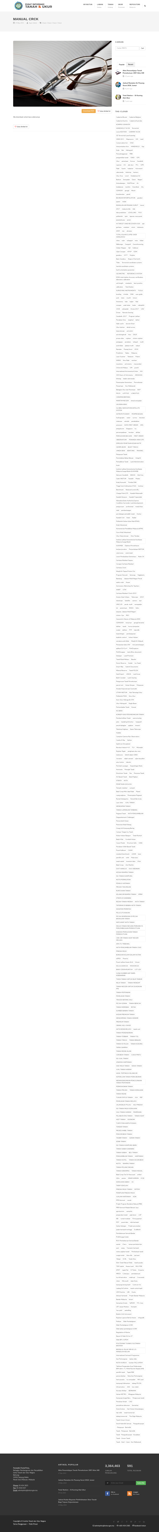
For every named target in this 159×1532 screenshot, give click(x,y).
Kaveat (133, 707)
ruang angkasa (120, 795)
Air (138, 183)
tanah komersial (129, 1413)
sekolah (126, 421)
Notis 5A (141, 557)
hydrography (120, 418)
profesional (129, 507)
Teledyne (130, 357)
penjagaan (119, 342)
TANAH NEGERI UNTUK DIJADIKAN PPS (129, 988)
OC (133, 1182)
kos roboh (135, 1387)
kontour (140, 486)
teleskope (119, 601)
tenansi (137, 725)
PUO (140, 212)
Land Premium (129, 656)
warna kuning (137, 718)
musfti (129, 298)
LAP (140, 1215)
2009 (118, 231)
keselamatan (120, 194)
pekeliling (128, 1310)
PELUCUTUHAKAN (123, 913)
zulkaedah (125, 309)
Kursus (132, 161)
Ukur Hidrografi (121, 703)
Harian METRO (121, 1394)
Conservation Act (122, 143)
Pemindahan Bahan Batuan (124, 458)
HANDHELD (135, 146)
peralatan (128, 342)
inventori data (130, 861)
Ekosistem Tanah (121, 773)
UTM (124, 590)
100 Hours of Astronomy (124, 375)
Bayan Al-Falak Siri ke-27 (124, 1336)
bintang (118, 379)
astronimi (130, 331)
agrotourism (120, 1211)
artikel (139, 1175)
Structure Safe (132, 843)
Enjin (117, 150)
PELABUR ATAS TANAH (124, 1116)
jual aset (137, 1255)
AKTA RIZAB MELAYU (123, 1029)
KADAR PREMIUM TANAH (125, 1014)
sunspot (132, 788)
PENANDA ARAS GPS (136, 440)
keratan (131, 432)
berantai (142, 418)
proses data (120, 338)
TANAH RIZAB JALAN (123, 1051)
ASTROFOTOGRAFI (123, 414)
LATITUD (126, 393)
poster (124, 1178)
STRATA (119, 780)
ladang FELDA (136, 1383)
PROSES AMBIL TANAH (124, 1130)
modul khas (139, 507)
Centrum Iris (137, 1285)
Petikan (118, 1321)
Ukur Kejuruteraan (122, 536)
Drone (118, 312)
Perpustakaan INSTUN (136, 549)
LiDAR (134, 854)
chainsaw (119, 421)
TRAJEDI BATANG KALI (124, 1000)
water (128, 418)
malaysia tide (126, 209)
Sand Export (120, 674)
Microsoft (125, 1281)
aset (117, 1248)
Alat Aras (140, 475)
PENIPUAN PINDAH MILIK (125, 1193)
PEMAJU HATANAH (123, 883)
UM (131, 368)
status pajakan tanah (122, 1252)
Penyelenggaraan (121, 154)
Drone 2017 (135, 309)
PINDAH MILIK (121, 951)
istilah (124, 202)
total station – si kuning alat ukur (72, 1490)
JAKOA (128, 674)
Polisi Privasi (33, 1524)
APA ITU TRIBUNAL (123, 944)
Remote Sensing (127, 312)
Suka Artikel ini (104, 111)
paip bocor (133, 1215)
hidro (137, 608)
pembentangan (126, 510)
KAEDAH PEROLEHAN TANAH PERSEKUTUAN (127, 933)
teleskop (128, 172)
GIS (137, 139)
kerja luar (129, 623)
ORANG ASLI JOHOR (123, 1025)
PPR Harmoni (120, 1200)
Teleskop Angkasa (122, 729)
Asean (128, 582)
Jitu (142, 187)
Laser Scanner (120, 357)
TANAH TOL (134, 1036)
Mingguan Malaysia (134, 1394)
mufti (142, 342)
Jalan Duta (133, 1281)
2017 (118, 209)
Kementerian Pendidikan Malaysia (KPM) (129, 529)
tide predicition (121, 212)
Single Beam (133, 703)
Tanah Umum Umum (123, 1420)
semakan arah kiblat (122, 641)
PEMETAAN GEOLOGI (124, 784)
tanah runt (136, 1029)
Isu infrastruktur (121, 1277)
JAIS (128, 1387)
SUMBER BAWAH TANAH (125, 1011)
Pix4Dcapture (133, 648)
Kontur (139, 514)
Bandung (119, 579)
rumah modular (125, 1219)
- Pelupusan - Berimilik (123, 1427)
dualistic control (121, 637)
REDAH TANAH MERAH (124, 902)
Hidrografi (129, 150)
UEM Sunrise (120, 1292)
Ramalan (119, 349)
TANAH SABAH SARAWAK (125, 1149)
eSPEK (118, 958)
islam (122, 298)
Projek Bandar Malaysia (137, 1296)
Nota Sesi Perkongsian (135, 1376)
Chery (124, 1244)
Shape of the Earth (134, 259)
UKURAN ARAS (121, 404)
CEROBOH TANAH (122, 1055)
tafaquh (135, 342)
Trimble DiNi (132, 482)
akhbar (138, 432)
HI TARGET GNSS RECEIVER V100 (128, 224)
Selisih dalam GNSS (131, 755)
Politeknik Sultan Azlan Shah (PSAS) (127, 521)
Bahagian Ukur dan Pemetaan (125, 390)
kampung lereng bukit (123, 1285)
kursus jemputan (133, 626)
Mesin (133, 190)
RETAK (133, 1007)
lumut (142, 205)
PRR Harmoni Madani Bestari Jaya (127, 1207)
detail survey (131, 327)
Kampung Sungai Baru (123, 1398)
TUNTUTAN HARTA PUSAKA (126, 1123)
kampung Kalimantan (123, 1383)
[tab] (121, 64)
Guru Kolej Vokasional (123, 532)
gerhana (118, 227)
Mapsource (130, 139)
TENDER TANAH (122, 1127)
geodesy (119, 255)
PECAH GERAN (121, 1003)
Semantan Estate (121, 1303)
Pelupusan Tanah (121, 454)
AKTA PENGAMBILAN (135, 813)
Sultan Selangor (121, 1226)
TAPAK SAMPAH (122, 1047)
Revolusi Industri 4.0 (123, 747)
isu (135, 429)
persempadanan (121, 432)
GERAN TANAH (134, 1138)
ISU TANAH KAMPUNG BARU (126, 1145)
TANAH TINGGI (121, 1040)
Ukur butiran (120, 327)
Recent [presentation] (130, 64)
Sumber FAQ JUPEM (136, 1363)
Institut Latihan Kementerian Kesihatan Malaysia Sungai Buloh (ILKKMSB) (129, 470)
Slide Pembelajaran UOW (124, 1325)
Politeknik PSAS (121, 696)
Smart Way (119, 667)
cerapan (118, 305)
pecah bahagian (121, 725)
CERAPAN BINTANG (123, 397)
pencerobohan (120, 1376)
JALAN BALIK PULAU (123, 1105)
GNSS (132, 157)
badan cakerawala (129, 379)
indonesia (140, 227)
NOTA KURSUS (121, 1363)
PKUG (118, 393)
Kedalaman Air (135, 176)
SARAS (118, 360)
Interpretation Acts (122, 146)
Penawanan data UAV (123, 645)
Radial (134, 518)
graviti (136, 368)
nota (136, 240)
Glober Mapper (121, 248)
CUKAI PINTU (136, 1055)
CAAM (130, 850)
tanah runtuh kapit (136, 1288)
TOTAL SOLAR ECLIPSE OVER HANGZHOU (126, 236)
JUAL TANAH (130, 803)
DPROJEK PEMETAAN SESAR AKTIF (128, 443)
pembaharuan (135, 1274)
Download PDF (88, 111)
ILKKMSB (119, 546)
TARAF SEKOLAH (122, 1185)
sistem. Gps (120, 615)
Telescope (134, 597)
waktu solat (120, 582)
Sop (143, 146)
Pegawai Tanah (121, 813)
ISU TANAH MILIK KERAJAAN (126, 1108)
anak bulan (126, 305)
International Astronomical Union (127, 371)
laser (139, 854)
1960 (132, 143)
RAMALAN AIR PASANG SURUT (127, 205)
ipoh (126, 216)
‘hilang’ (118, 1259)
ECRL (125, 1259)
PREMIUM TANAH (122, 1022)
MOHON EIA (134, 966)
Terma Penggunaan (20, 1524)
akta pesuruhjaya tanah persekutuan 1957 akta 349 (78, 1470)
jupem (118, 202)
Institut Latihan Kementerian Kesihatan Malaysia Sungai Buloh (129, 541)
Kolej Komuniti (121, 482)
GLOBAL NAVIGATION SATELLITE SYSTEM (128, 409)
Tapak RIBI (130, 1372)
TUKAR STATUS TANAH (124, 1097)
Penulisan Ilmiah (121, 1402)
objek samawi (128, 758)
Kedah (130, 663)
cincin (133, 227)
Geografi (128, 244)
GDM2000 (120, 623)
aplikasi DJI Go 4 (121, 648)
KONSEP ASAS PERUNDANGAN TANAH (130, 714)
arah (117, 298)
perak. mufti (128, 604)
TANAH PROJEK (121, 1090)
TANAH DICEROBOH (136, 1160)
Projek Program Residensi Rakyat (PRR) (129, 1204)
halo (126, 302)
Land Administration (137, 462)
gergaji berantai (139, 623)
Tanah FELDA (133, 670)
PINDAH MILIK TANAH (124, 1189)
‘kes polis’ (119, 1310)
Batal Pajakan (133, 777)
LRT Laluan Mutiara (122, 1307)
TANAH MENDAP (134, 983)
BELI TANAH (133, 1152)
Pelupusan (140, 685)
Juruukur (119, 758)
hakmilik (136, 630)
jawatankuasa (120, 220)
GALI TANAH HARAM (123, 1112)
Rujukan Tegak (121, 751)
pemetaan (125, 161)
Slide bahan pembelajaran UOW (126, 1329)
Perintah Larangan (122, 766)
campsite (129, 1211)
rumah (129, 1200)
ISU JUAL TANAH (122, 1058)
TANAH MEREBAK (122, 1007)
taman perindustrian (135, 1244)
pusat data (124, 1222)
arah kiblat (119, 346)
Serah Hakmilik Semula (123, 1424)
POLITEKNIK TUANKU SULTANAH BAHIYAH (128, 1345)
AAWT (118, 590)
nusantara (119, 364)
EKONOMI (131, 1119)
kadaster (130, 168)
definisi (124, 630)
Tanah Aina (132, 1259)
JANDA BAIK (120, 451)
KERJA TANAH (137, 1066)
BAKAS (132, 475)
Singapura (129, 429)
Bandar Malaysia (121, 1299)
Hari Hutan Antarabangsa (135, 1409)
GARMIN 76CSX (134, 132)
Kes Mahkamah (130, 386)
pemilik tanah (120, 1372)
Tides (118, 262)
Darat (134, 180)
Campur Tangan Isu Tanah (124, 832)
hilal (136, 302)
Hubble (118, 733)
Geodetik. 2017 (121, 316)
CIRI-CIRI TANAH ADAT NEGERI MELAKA (127, 939)
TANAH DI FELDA (122, 1044)
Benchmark (120, 490)
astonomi (119, 425)
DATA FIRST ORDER (131, 425)
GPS (138, 157)
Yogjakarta (140, 575)
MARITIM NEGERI (122, 401)
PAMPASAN (137, 1112)
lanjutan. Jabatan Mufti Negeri (126, 612)
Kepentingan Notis (136, 766)
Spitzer (129, 740)
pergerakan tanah (122, 1215)
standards (128, 283)
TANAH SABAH (121, 1152)
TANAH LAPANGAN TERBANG (126, 810)
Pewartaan (119, 386)
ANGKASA (138, 375)
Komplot (134, 1307)
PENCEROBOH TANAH (124, 1134)
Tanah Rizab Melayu (122, 659)
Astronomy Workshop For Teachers (127, 586)
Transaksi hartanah (133, 1248)
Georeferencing (138, 244)
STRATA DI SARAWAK (123, 898)
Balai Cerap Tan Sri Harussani (125, 1175)
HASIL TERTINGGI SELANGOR (126, 1073)
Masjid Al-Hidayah (137, 641)
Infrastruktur (120, 1387)
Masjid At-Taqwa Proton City (125, 571)
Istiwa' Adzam (133, 637)
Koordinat (135, 187)
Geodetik (140, 161)
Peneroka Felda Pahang (123, 825)
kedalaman (119, 187)
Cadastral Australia (136, 121)
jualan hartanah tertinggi (124, 1230)
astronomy (128, 364)
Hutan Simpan (130, 685)
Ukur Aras (119, 176)
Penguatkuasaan (138, 1424)
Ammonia (119, 769)
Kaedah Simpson (121, 497)
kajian (131, 302)
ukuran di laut (130, 324)
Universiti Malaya (122, 368)
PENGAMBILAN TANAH (124, 1156)
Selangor (119, 656)
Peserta (125, 958)
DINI (132, 294)
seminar (134, 360)
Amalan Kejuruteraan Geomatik (126, 689)
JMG (141, 425)
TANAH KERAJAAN (136, 1090)
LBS (128, 1292)
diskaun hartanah (121, 1296)
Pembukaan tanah (137, 1252)
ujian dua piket (140, 758)
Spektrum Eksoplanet (123, 744)
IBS (117, 1219)
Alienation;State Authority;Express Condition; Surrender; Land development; (129, 502)
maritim (127, 187)
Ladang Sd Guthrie (122, 1288)
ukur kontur (120, 762)
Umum (44, 23)
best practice (138, 283)
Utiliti (140, 843)
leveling (118, 294)
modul (118, 630)
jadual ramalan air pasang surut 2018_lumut (76, 1480)
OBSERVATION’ (121, 440)
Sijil (129, 248)
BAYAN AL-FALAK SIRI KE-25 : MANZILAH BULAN (126, 1351)
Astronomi (138, 168)
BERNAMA (132, 1391)
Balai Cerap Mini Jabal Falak (125, 791)
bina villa (129, 1255)
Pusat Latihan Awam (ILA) (124, 962)
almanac (129, 231)
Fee (130, 773)
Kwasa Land (130, 1266)
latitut (137, 320)
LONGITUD (135, 393)
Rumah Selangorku (122, 799)
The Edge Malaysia (135, 1416)
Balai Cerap (119, 865)
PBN (131, 154)
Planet (138, 791)
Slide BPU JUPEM (122, 1340)
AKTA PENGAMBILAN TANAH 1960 (128, 947)
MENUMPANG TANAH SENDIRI (127, 1018)
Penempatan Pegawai (135, 795)
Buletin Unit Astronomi (123, 1314)
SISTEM (137, 1189)
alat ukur (131, 165)
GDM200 (119, 190)
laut (140, 601)
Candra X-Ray (120, 740)
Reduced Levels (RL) (132, 490)
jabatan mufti (129, 346)
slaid (117, 510)
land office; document (134, 652)
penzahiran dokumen (123, 1405)
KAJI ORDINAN (134, 869)
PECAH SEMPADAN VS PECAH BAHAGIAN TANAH (127, 918)
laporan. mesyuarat (136, 216)
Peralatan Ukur (121, 320)
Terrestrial (135, 128)
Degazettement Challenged (125, 817)
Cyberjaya (126, 1274)
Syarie (124, 168)
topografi (139, 722)
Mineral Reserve (121, 670)
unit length (119, 283)
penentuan (123, 608)
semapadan (138, 604)
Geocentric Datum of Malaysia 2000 (128, 619)
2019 (142, 597)
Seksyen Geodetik (122, 475)
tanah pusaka (138, 1263)
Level (127, 176)
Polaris (137, 357)
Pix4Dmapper (120, 652)
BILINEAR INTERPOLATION (125, 198)
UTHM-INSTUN (121, 692)
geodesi (139, 198)
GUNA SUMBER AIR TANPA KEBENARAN (125, 974)
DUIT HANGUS (121, 869)
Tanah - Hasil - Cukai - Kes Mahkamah (128, 1442)
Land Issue (136, 674)
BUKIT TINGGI (133, 447)
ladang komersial (121, 1416)
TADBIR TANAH (121, 1138)
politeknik (119, 216)
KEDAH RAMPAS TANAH (125, 872)
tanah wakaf (120, 861)
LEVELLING (132, 212)
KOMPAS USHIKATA (123, 124)
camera (134, 601)
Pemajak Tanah (129, 769)
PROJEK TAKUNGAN (123, 887)
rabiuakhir (141, 305)
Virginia (132, 255)
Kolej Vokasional (121, 525)
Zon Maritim (130, 865)
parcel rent (119, 685)
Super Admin (33, 23)
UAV (142, 309)
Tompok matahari (121, 788)
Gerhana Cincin (121, 568)
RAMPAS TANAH (128, 1163)
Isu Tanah (138, 663)
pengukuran (120, 429)
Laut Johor (119, 803)
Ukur (118, 161)
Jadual (138, 346)
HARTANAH (139, 1156)
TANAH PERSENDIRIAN (124, 1033)
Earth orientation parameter (125, 270)
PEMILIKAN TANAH (123, 996)
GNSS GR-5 (120, 139)
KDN (134, 1197)
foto (129, 335)
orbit (127, 858)
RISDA (131, 608)
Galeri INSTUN (121, 479)
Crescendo (140, 1277)
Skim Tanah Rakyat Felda (124, 1263)
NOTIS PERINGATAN (123, 880)
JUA (136, 1097)
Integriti (138, 458)
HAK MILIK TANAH (123, 1066)
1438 (118, 309)
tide (134, 209)
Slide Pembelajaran (129, 1321)
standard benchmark (123, 854)
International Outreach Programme (127, 1355)
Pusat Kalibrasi (121, 850)
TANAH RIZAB (121, 1094)
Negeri (140, 180)
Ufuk (139, 861)
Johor (118, 1281)
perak (129, 220)
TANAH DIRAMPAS (122, 1171)
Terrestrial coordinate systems (132, 262)
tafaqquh (130, 240)
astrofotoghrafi (121, 335)
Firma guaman (137, 1219)
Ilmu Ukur (132, 696)
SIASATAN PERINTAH (123, 909)
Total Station (129, 287)
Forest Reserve (121, 663)
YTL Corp (140, 1303)
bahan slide (133, 1359)
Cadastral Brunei (121, 117)
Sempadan (126, 180)
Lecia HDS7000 (121, 132)
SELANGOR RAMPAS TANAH (126, 894)
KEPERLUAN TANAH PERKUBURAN (128, 1077)
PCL (137, 165)
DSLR (135, 335)
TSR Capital (120, 1266)
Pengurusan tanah (138, 1398)
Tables (127, 353)
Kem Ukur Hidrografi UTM (125, 700)
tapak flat (125, 1270)
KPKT (118, 1270)
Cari (142, 48)
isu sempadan (131, 1380)
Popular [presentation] (122, 64)
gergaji (127, 190)
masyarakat (137, 364)
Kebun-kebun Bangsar (123, 836)
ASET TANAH (120, 1119)
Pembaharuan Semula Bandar (125, 1233)
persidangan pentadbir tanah (125, 514)
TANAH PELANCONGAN (124, 1167)
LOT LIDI (138, 969)
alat (143, 224)
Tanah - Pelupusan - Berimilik (125, 1431)
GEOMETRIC (120, 274)
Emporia (141, 1270)
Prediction (119, 353)
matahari (126, 227)
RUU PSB (139, 1266)
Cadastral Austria (121, 121)
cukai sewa (119, 553)
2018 (136, 349)
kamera (135, 172)
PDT (117, 1222)
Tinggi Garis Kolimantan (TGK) (126, 486)
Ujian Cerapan (120, 252)
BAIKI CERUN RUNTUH (124, 969)
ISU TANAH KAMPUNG (124, 876)
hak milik (119, 1413)
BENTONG (131, 451)
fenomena (119, 302)
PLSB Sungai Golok (122, 1237)
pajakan (130, 725)
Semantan (135, 1405)
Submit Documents (131, 667)
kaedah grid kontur (127, 722)
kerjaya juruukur (121, 549)
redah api (132, 1277)
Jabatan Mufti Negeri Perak (133, 579)
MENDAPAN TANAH (123, 806)
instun (135, 298)
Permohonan (138, 382)
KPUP (129, 252)
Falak (117, 168)
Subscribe (140, 1483)
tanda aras (119, 755)
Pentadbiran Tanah (122, 462)
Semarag (132, 575)
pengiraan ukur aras (134, 751)
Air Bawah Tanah (121, 777)
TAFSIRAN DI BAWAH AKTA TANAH (128, 905)
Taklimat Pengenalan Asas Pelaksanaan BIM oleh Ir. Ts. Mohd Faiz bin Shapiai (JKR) (130, 1368)
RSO (127, 615)
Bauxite (133, 659)
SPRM (140, 894)
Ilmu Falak (126, 360)
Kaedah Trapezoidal (135, 497)
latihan (118, 626)
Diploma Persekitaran (132, 546)
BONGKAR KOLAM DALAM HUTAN (128, 955)
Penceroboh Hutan (122, 821)
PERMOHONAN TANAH (124, 1086)
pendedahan (135, 421)
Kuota (134, 1292)
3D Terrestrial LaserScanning (125, 135)
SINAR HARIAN (133, 1178)
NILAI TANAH (121, 983)
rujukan (128, 338)
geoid (128, 194)
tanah (124, 626)
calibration (119, 287)
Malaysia (134, 353)
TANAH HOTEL (121, 1160)
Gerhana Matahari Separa (124, 560)
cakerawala (119, 172)
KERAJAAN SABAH (122, 1182)
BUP (138, 390)
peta (117, 722)
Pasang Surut (128, 349)
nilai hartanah (134, 1222)
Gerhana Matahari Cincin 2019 (126, 593)
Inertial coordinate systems (125, 266)
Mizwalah (140, 747)
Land (141, 139)
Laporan (118, 165)
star (123, 231)
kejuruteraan (120, 331)
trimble (125, 294)
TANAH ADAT (139, 1116)
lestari (131, 1299)
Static (128, 518)
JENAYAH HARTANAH (124, 1062)
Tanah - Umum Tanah (123, 1438)
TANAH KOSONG (137, 1044)
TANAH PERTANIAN (123, 992)
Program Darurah (122, 575)
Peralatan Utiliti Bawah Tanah (125, 847)
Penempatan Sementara (124, 382)
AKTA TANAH (139, 902)
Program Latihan (134, 316)
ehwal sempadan (136, 401)
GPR (142, 165)
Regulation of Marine (123, 1332)
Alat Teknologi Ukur (135, 692)
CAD (130, 1402)
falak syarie (120, 324)
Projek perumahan (134, 1226)
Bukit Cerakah (120, 678)
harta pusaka (120, 1380)
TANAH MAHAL (137, 1171)
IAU (141, 371)
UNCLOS (119, 604)
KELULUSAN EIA (122, 966)
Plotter (138, 479)
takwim (128, 762)
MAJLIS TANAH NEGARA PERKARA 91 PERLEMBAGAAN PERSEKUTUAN (129, 927)
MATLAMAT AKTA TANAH (125, 922)
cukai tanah (129, 553)
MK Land (140, 1380)
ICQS (142, 1178)
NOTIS (118, 1163)
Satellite (127, 601)
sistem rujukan (137, 338)
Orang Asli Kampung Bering (125, 828)
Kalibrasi (135, 248)
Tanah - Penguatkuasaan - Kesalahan (128, 1435)
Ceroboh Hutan (130, 839)
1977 (126, 255)
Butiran (118, 180)
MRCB (118, 1274)
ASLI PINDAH (138, 1105)
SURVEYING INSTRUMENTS (126, 290)
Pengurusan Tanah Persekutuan (126, 681)
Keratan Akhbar (121, 1391)
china (118, 240)
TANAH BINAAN (135, 1040)
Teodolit (131, 479)
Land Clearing (132, 678)
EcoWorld (137, 1230)
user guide (139, 294)
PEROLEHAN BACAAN (124, 436)
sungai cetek (120, 1255)
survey (135, 418)
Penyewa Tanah (139, 773)
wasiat (118, 1244)
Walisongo (119, 244)
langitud (130, 320)
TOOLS (140, 290)
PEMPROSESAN (137, 414)
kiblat (141, 240)
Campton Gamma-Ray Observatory (127, 736)
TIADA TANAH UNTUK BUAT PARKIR (129, 979)
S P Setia (133, 1270)
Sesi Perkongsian (121, 1359)
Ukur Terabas (135, 536)
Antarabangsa (120, 183)
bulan (134, 305)
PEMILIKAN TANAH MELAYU (126, 1101)
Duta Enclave (120, 1409)
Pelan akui (134, 858)
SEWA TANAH (121, 1141)
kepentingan (120, 634)
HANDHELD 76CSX (123, 128)
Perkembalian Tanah (122, 707)
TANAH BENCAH (135, 1003)
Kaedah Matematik (136, 493)
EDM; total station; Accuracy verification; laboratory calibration (129, 279)
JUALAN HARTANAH (123, 1197)
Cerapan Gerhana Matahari (125, 564)
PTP (130, 630)
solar (123, 240)
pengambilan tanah (122, 157)
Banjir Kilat (119, 839)
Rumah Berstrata (136, 799)
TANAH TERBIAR (122, 1036)
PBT (141, 1097)
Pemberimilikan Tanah (123, 718)
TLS (133, 747)
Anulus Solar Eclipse (122, 597)
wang (123, 1248)
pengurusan (120, 507)
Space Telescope (135, 729)
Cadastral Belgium (135, 117)
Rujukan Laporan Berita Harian (126, 1318)
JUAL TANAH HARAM (123, 1069)
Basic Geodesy (121, 259)
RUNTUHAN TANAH (123, 891)
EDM (135, 252)
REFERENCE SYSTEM (134, 274)
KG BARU (119, 711)
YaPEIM (132, 1303)
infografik (141, 1318)
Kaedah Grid (120, 518)
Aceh (118, 465)
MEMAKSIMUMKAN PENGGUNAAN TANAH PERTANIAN (129, 1082)
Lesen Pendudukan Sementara (126, 557)
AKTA (126, 780)
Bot (123, 150)
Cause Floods (120, 843)
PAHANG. (140, 451)
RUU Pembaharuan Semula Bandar (127, 1241)
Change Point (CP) (122, 493)
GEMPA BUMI (121, 447)
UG (124, 165)
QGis (118, 1178)
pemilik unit (120, 858)
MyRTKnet (131, 183)
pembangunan (131, 634)
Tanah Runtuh (137, 836)
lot (117, 608)
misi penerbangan (138, 645)
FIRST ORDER (138, 436)
